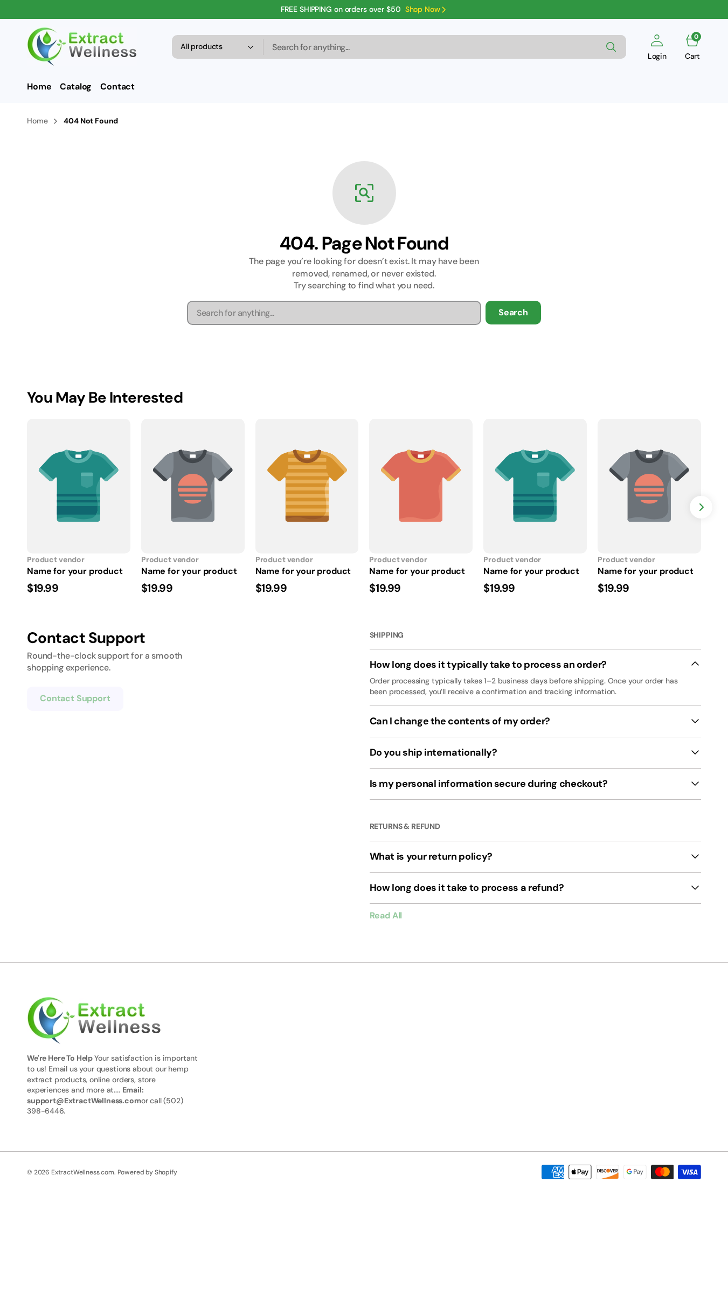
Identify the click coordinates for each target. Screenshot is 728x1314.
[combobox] (445, 47)
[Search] (611, 46)
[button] (657, 47)
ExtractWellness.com (82, 1172)
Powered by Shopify (147, 1172)
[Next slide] (701, 507)
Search (513, 312)
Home (37, 121)
